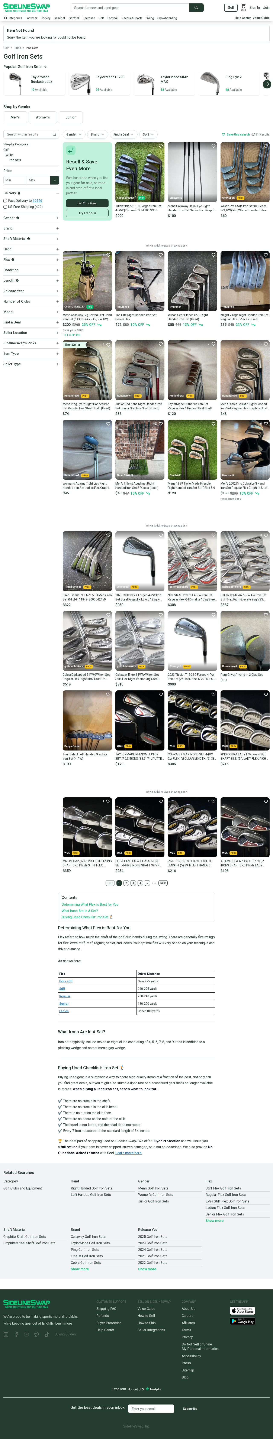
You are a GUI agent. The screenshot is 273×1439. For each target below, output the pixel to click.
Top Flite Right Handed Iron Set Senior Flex (136, 317)
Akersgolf (123, 586)
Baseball (59, 18)
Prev (110, 883)
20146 (37, 201)
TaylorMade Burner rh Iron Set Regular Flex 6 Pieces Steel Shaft (190, 406)
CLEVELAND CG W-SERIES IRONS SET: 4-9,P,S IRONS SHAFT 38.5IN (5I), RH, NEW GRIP (137, 863)
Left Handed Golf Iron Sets (91, 1195)
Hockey (46, 18)
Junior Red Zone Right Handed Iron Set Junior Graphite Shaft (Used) (138, 406)
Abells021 (176, 475)
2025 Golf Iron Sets (152, 1237)
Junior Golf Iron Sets (153, 1201)
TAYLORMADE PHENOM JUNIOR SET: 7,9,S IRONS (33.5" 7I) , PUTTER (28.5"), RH (139, 757)
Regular (64, 996)
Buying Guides (65, 1334)
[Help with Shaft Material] (28, 238)
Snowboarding (167, 18)
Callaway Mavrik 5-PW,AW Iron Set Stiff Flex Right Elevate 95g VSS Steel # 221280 (243, 597)
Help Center (243, 18)
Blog (185, 1377)
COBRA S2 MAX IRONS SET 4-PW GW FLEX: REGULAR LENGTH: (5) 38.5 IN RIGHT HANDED (192, 757)
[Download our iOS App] (246, 1310)
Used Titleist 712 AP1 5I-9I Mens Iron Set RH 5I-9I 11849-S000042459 (87, 597)
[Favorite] (160, 146)
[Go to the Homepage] (26, 7)
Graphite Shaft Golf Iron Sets (24, 1237)
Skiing (150, 18)
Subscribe (190, 1408)
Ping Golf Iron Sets (85, 1250)
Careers (187, 1316)
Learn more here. (128, 1153)
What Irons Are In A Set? (80, 911)
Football (112, 18)
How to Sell (146, 1316)
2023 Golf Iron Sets (152, 1243)
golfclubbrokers (179, 586)
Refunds (102, 1316)
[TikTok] (46, 1335)
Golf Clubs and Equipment (22, 1188)
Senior (64, 1003)
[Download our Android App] (250, 1321)
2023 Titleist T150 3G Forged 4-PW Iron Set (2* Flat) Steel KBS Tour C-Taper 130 (191, 677)
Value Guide (261, 18)
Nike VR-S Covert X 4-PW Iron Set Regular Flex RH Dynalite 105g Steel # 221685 (191, 597)
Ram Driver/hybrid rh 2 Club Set (242, 674)
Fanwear (31, 18)
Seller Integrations (151, 1330)
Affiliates (188, 1323)
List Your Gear (87, 203)
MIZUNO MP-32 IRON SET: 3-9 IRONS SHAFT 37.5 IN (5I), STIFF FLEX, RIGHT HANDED (87, 863)
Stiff (62, 988)
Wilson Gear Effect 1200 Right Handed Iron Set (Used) (188, 317)
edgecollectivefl (126, 197)
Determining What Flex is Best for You (90, 904)
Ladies (64, 1011)
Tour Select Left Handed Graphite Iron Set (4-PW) (85, 756)
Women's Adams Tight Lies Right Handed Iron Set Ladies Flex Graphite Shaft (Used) (87, 486)
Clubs (17, 48)
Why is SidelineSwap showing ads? (166, 245)
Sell (231, 8)
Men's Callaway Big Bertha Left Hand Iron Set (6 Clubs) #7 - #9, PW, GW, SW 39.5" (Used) (87, 317)
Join (266, 8)
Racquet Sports (132, 18)
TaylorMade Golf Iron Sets (90, 1243)
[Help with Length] (17, 280)
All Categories (12, 18)
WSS (120, 746)
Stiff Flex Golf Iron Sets (223, 1188)
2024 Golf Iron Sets (152, 1250)
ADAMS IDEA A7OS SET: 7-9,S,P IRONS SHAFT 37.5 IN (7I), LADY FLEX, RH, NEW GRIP (242, 863)
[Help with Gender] (17, 217)
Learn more (63, 1323)
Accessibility (191, 1356)
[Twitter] (36, 1335)
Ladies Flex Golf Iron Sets (225, 1208)
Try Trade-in (87, 213)
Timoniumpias (72, 586)
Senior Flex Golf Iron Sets (225, 1214)
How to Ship (147, 1323)
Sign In (255, 8)
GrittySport (228, 197)
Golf (101, 18)
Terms (186, 1330)
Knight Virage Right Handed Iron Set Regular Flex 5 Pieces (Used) (244, 317)
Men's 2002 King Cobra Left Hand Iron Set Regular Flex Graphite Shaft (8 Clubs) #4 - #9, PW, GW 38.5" (245, 486)
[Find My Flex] (13, 259)
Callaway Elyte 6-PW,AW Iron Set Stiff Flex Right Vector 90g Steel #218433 (137, 677)
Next (163, 883)
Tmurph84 (123, 306)
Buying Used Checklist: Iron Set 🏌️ (87, 917)
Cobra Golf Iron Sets (86, 1263)
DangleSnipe (72, 746)
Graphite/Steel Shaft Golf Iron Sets (29, 1243)
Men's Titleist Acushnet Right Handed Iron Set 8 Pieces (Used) (136, 485)
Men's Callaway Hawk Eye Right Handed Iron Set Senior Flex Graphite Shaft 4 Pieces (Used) (192, 208)
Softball (74, 18)
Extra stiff (66, 981)
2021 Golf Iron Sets (152, 1256)
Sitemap (188, 1370)
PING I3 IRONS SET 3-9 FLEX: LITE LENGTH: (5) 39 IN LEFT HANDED (190, 863)
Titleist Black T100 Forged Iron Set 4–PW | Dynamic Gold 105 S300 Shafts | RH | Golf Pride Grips (138, 208)
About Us (188, 1309)
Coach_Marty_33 (74, 306)
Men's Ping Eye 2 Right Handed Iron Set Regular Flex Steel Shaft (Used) (86, 406)
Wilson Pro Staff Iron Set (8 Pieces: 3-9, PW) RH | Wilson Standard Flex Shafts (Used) (244, 208)
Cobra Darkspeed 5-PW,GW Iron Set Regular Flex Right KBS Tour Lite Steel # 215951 (86, 677)
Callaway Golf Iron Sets (88, 1237)
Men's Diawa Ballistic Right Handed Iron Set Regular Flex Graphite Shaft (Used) (245, 406)
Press (186, 1363)
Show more (215, 1221)
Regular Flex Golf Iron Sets (226, 1195)
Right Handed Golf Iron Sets (91, 1188)
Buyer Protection (108, 1323)
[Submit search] (196, 7)
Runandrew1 (71, 395)
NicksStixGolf (125, 475)
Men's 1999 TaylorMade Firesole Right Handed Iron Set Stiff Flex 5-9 (191, 485)
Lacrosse (89, 18)
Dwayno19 (228, 475)
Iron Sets (32, 48)
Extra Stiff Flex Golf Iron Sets (227, 1201)
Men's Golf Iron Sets (153, 1188)
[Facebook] (16, 1335)
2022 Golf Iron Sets (152, 1263)
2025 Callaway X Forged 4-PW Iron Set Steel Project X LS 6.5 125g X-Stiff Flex (138, 597)
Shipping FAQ (106, 1309)
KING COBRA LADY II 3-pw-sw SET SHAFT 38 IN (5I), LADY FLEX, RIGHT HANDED (244, 757)
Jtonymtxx (176, 197)
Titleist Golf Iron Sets (87, 1256)
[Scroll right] (267, 84)
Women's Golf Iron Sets (155, 1195)
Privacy (187, 1337)
